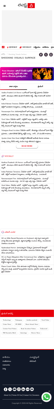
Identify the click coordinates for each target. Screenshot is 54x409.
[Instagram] (19, 389)
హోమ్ (3, 54)
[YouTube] (14, 389)
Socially (26, 47)
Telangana (18, 320)
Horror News (35, 333)
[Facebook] (41, 55)
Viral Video (45, 320)
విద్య (4, 369)
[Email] (32, 389)
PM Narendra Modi (9, 333)
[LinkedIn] (23, 389)
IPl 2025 (18, 325)
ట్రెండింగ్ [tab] (40, 86)
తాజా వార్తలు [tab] (13, 86)
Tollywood (43, 329)
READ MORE (27, 146)
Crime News (7, 325)
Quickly (13, 47)
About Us (7, 395)
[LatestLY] (26, 6)
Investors (36, 395)
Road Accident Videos (28, 329)
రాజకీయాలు (7, 361)
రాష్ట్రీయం (37, 47)
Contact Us (27, 395)
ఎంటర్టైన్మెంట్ (34, 357)
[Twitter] (46, 55)
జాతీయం (45, 47)
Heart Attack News (32, 325)
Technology (7, 320)
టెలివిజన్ (33, 361)
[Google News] (28, 389)
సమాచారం (6, 365)
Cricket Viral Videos (10, 329)
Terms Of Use (17, 395)
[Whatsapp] (51, 55)
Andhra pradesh (31, 320)
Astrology (23, 333)
